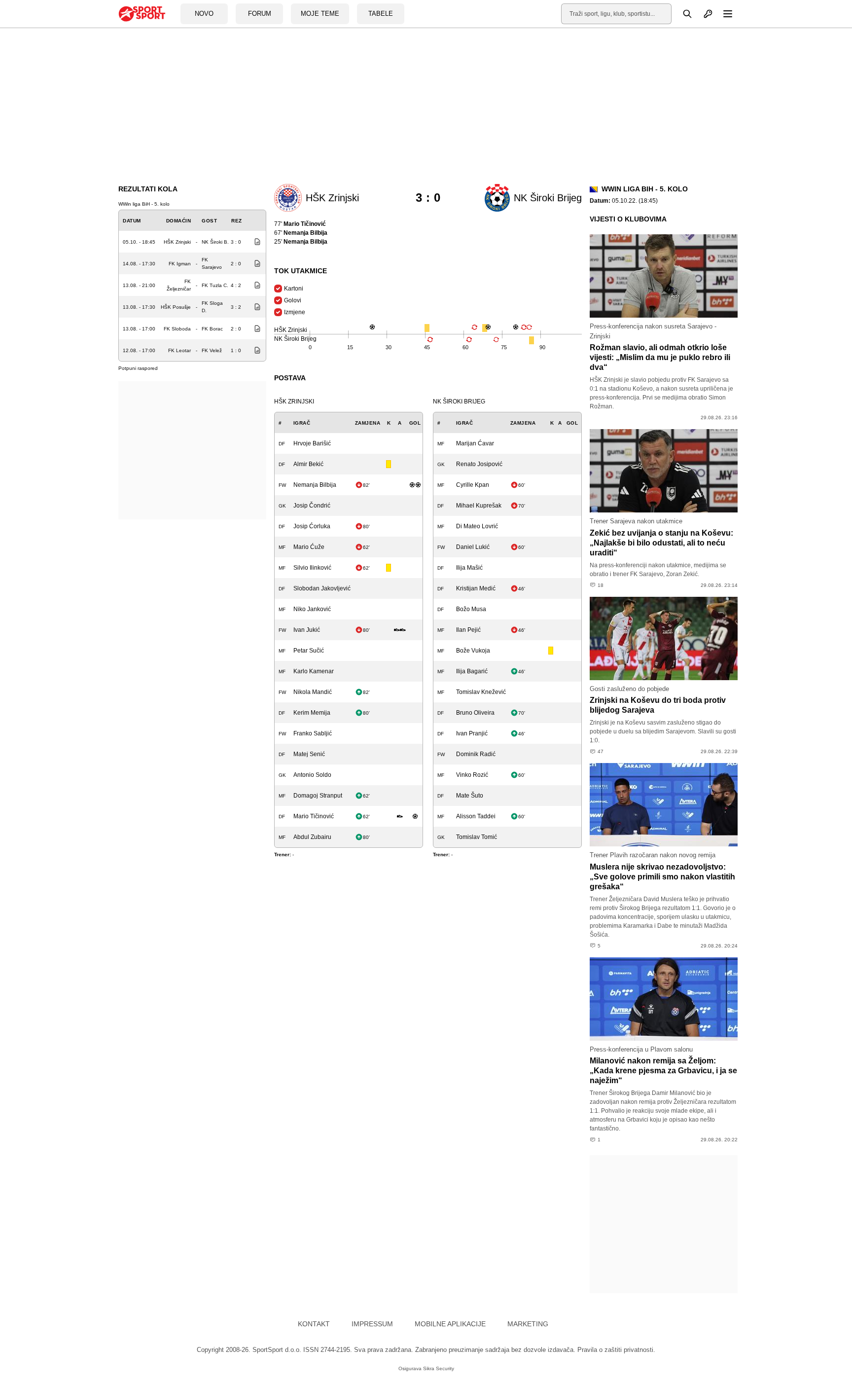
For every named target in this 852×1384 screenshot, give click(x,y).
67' (300, 232)
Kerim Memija (311, 712)
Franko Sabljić (312, 733)
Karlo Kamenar (313, 671)
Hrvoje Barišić (312, 443)
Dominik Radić (476, 754)
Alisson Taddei (476, 816)
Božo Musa (471, 609)
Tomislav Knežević (481, 692)
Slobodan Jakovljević (322, 588)
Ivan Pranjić (472, 733)
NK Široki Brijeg (459, 401)
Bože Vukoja (473, 650)
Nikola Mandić (312, 692)
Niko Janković (312, 609)
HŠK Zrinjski (177, 242)
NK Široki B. (215, 242)
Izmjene (294, 312)
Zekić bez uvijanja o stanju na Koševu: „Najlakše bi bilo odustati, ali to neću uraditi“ (661, 543)
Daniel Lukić (473, 547)
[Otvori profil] (702, 13)
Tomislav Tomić (476, 837)
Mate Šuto (469, 795)
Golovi (292, 300)
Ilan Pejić (468, 629)
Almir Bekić (308, 464)
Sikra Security (438, 1368)
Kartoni (293, 288)
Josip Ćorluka (311, 526)
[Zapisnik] (255, 241)
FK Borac (212, 328)
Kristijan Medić (476, 588)
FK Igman (180, 263)
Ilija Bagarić (472, 671)
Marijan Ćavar (475, 443)
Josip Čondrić (311, 505)
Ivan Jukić (306, 629)
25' (300, 241)
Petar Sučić (308, 650)
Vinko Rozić (472, 774)
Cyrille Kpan (472, 484)
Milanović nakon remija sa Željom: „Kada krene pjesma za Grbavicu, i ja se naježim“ (663, 1070)
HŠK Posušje (176, 307)
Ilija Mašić (469, 567)
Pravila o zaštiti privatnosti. (616, 1349)
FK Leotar (179, 350)
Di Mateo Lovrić (477, 526)
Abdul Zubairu (312, 837)
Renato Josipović (479, 464)
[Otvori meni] (723, 13)
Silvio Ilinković (312, 567)
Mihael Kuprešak (478, 505)
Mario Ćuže (308, 547)
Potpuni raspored (138, 368)
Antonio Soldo (312, 774)
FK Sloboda (177, 328)
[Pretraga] (682, 13)
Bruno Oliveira (475, 712)
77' (300, 223)
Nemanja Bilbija (314, 484)
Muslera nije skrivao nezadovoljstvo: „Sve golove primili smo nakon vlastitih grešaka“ (662, 877)
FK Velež (212, 350)
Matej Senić (309, 754)
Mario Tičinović (313, 816)
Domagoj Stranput (317, 795)
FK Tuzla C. (215, 285)
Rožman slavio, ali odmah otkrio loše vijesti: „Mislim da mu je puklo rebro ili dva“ (660, 357)
